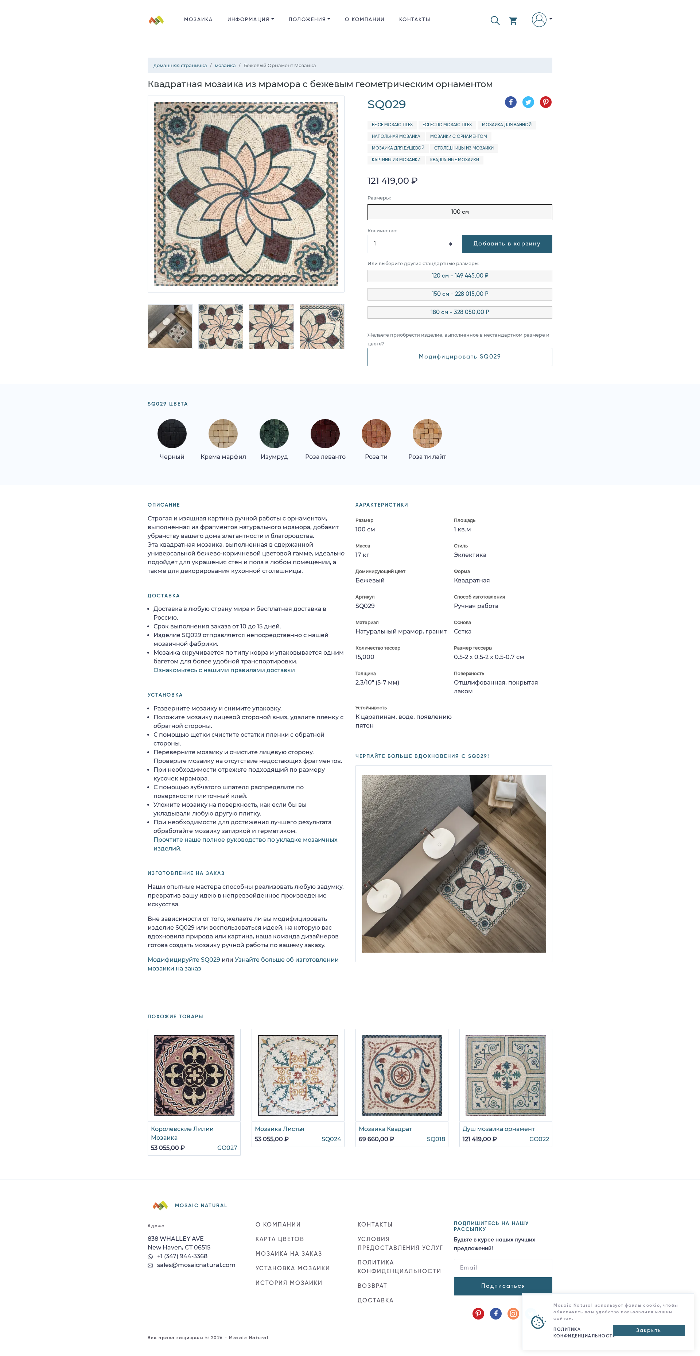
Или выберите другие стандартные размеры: (423, 263)
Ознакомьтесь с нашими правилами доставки (224, 670)
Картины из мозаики (396, 160)
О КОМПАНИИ (365, 19)
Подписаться (503, 1286)
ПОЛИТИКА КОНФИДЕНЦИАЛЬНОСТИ (400, 1267)
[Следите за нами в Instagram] (513, 1313)
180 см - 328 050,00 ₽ (460, 312)
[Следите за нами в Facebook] (495, 1313)
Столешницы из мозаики (464, 148)
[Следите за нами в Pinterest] (478, 1313)
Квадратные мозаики (454, 160)
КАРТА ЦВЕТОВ (280, 1240)
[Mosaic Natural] (156, 26)
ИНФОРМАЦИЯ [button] (249, 19)
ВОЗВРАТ (373, 1286)
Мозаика (198, 19)
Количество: (382, 230)
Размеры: (379, 198)
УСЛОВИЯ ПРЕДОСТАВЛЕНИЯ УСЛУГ (400, 1244)
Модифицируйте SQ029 (184, 959)
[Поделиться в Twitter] (528, 102)
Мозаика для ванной (507, 125)
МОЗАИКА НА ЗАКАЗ (289, 1254)
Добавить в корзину (507, 244)
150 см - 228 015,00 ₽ (460, 294)
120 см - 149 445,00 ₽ (460, 276)
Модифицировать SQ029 (460, 357)
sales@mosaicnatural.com (196, 1265)
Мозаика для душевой (398, 148)
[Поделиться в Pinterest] (545, 102)
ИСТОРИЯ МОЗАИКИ (289, 1283)
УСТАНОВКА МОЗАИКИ (293, 1269)
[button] (495, 19)
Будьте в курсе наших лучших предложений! (494, 1244)
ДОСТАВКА (376, 1301)
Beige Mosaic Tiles (392, 125)
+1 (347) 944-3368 (181, 1256)
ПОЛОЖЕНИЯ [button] (307, 19)
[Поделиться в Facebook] (510, 102)
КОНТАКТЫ (415, 19)
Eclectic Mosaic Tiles (447, 125)
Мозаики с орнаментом (458, 137)
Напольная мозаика (396, 137)
